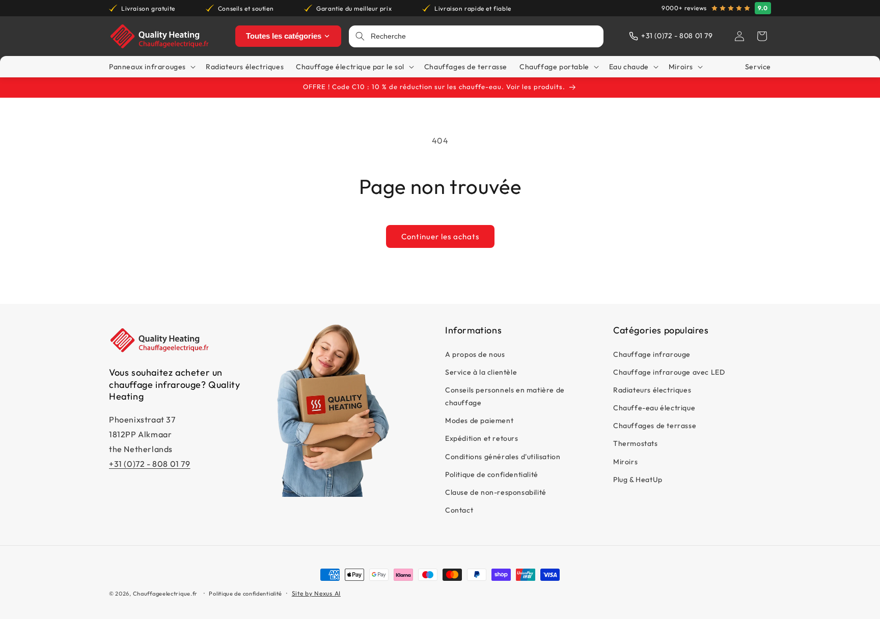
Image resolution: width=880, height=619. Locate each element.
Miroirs (625, 461)
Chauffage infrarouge (652, 354)
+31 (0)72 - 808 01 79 (149, 464)
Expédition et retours (481, 438)
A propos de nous (475, 354)
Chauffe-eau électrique (654, 407)
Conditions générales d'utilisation (502, 456)
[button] (762, 36)
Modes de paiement (479, 420)
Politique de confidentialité (491, 474)
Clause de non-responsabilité (495, 492)
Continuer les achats (440, 236)
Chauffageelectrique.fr (165, 593)
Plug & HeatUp (638, 479)
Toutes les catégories (283, 36)
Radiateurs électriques (652, 390)
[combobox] (484, 36)
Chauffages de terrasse (654, 425)
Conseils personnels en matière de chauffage (505, 396)
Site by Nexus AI (316, 593)
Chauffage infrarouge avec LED (669, 372)
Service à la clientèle (481, 372)
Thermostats (635, 443)
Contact (459, 510)
